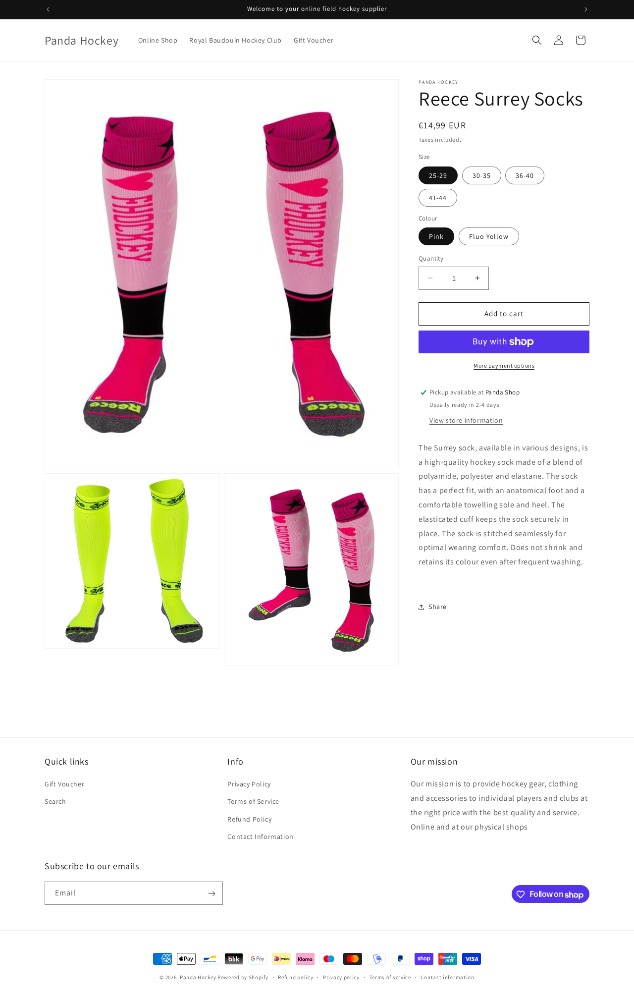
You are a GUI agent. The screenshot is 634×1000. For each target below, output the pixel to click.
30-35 (482, 175)
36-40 (525, 175)
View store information (466, 420)
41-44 (438, 197)
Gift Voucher (64, 784)
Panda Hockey (198, 977)
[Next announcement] (586, 9)
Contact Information (260, 836)
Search (55, 801)
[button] (537, 40)
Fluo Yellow (489, 236)
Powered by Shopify (242, 977)
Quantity (431, 258)
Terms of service (390, 977)
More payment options (504, 365)
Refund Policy (249, 819)
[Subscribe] (211, 893)
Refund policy (295, 977)
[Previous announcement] (48, 9)
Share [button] (437, 606)
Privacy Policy (248, 784)
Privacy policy (341, 977)
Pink (436, 236)
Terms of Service (253, 801)
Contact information (447, 977)
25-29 (438, 175)
